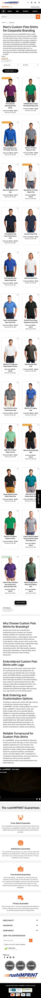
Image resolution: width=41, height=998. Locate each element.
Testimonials (35, 7)
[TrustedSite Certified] (11, 948)
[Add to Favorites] (17, 78)
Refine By (7, 65)
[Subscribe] (30, 940)
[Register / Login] (31, 2)
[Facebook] (4, 957)
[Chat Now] (35, 2)
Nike (27, 48)
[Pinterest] (13, 957)
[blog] (10, 957)
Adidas (14, 50)
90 (5, 58)
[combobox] (30, 65)
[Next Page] (11, 61)
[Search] (38, 17)
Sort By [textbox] (25, 65)
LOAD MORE (20, 602)
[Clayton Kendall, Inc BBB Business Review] (15, 992)
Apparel (10, 11)
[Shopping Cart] (39, 2)
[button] (38, 499)
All (7, 58)
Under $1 (35, 11)
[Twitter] (7, 957)
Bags (17, 11)
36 (2, 58)
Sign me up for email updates (15, 944)
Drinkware (25, 11)
